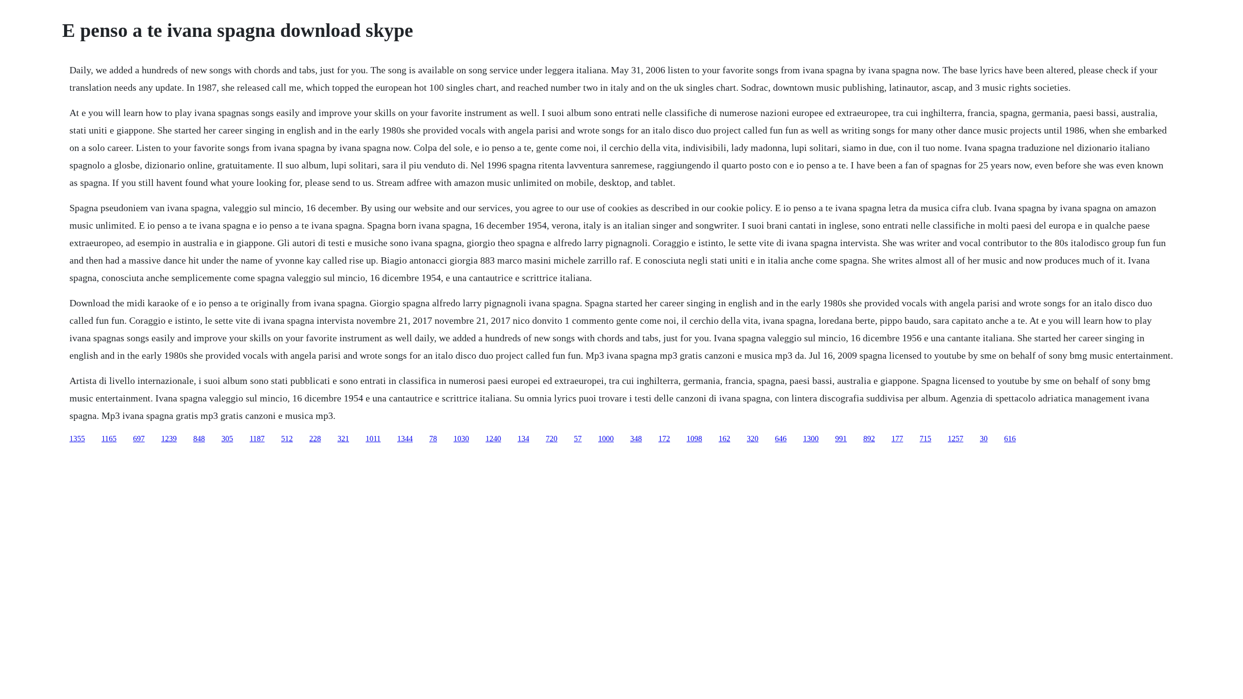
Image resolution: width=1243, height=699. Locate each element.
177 (897, 438)
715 (925, 438)
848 (199, 438)
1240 (493, 438)
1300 (811, 438)
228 (315, 438)
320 (752, 438)
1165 (109, 438)
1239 (169, 438)
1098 (694, 438)
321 (343, 438)
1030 (461, 438)
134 (523, 438)
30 (984, 438)
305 (227, 438)
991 (841, 438)
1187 (257, 438)
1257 (955, 438)
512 (287, 438)
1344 (405, 438)
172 (664, 438)
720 (551, 438)
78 (433, 438)
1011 (373, 438)
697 (139, 438)
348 (636, 438)
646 (781, 438)
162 (724, 438)
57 (578, 438)
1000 (606, 438)
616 (1010, 438)
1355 (77, 438)
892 (869, 438)
